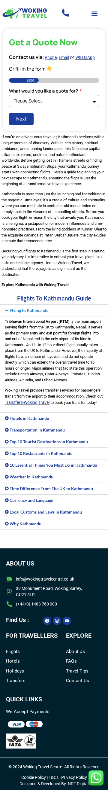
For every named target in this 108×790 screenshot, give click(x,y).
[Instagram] (57, 621)
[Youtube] (67, 621)
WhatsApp (85, 57)
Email (64, 57)
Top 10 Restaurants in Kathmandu (41, 453)
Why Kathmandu (25, 523)
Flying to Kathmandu (29, 310)
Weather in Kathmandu (31, 476)
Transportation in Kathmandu (37, 429)
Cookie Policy (33, 777)
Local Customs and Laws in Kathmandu (46, 511)
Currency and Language (31, 500)
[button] (95, 13)
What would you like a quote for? (44, 91)
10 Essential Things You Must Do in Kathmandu (53, 465)
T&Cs (53, 777)
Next (21, 118)
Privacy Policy (74, 777)
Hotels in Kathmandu (29, 418)
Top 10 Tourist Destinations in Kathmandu (49, 441)
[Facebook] (47, 621)
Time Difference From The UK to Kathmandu (51, 488)
